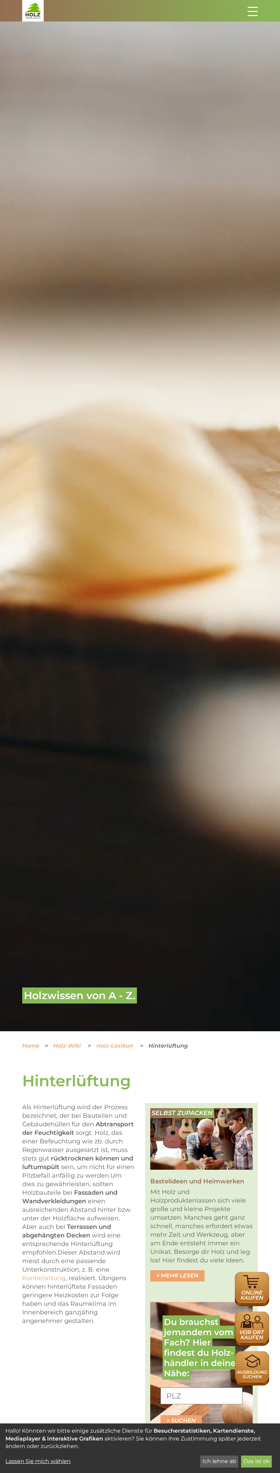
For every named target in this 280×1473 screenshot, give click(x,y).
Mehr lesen (179, 1275)
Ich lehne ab (219, 1461)
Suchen (183, 1420)
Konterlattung (44, 1278)
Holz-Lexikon (115, 1046)
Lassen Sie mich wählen (38, 1461)
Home (30, 1046)
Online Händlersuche (252, 1279)
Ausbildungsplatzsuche (252, 1355)
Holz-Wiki (67, 1046)
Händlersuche (252, 1315)
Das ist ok (256, 1461)
